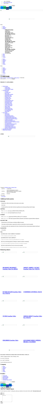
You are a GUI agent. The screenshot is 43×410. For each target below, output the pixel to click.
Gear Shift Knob (8, 53)
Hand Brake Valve (8, 36)
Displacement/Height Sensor (10, 120)
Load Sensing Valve (8, 103)
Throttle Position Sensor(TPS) (10, 126)
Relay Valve (7, 35)
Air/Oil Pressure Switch (9, 125)
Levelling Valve (8, 39)
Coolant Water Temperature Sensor (11, 118)
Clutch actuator (7, 31)
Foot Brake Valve (8, 34)
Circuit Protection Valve (9, 37)
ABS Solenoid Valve (8, 108)
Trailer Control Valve (8, 47)
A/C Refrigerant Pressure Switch (11, 123)
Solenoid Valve (7, 44)
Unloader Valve (7, 38)
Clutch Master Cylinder (9, 32)
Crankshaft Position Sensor (10, 116)
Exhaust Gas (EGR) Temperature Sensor (12, 121)
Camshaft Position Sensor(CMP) (10, 117)
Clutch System (5, 86)
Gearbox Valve (7, 46)
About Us (4, 27)
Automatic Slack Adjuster (9, 50)
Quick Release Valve (8, 45)
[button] (21, 65)
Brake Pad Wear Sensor (9, 115)
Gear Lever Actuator (8, 51)
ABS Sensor (7, 113)
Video (4, 70)
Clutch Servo (7, 30)
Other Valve (7, 111)
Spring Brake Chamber (9, 42)
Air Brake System (10, 77)
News (4, 71)
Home (4, 26)
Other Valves (7, 48)
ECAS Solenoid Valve (9, 109)
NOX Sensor (7, 114)
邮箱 (1, 394)
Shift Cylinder (7, 106)
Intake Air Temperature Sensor (10, 127)
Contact (4, 57)
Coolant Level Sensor (9, 119)
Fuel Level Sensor (8, 122)
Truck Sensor (7, 52)
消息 (1, 401)
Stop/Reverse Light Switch (9, 124)
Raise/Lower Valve (8, 96)
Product (4, 28)
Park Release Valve (8, 40)
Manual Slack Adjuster (7, 129)
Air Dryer (6, 43)
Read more (6, 272)
